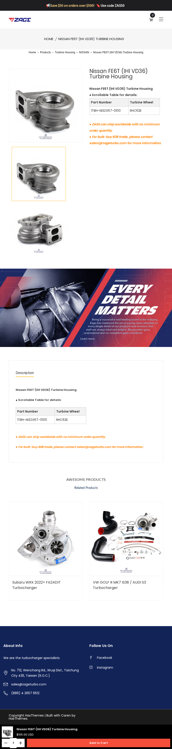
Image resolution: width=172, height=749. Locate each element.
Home (48, 38)
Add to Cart (98, 743)
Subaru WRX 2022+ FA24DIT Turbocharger (36, 585)
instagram (105, 667)
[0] (151, 19)
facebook (104, 657)
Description (25, 373)
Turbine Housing (65, 52)
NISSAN (84, 52)
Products (45, 52)
